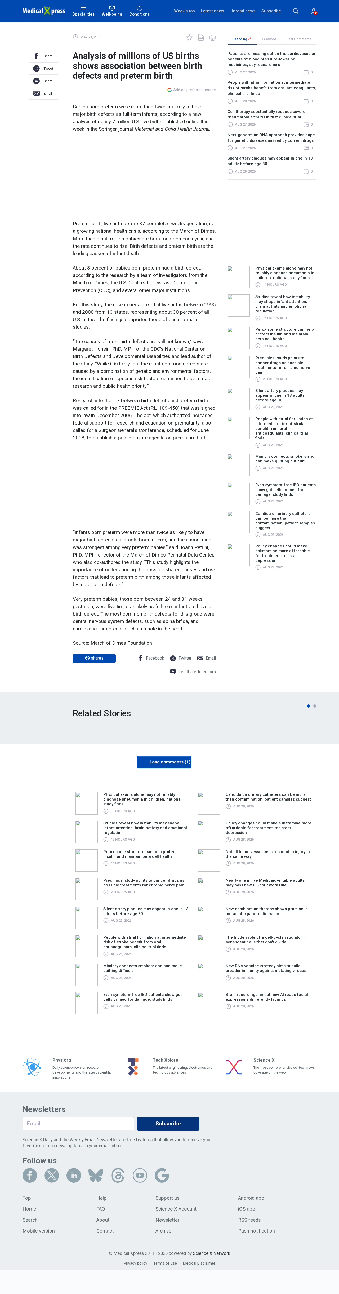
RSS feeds (249, 1220)
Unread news (243, 11)
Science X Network (211, 1253)
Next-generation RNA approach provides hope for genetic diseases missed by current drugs (271, 138)
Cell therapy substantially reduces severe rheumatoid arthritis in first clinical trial (266, 114)
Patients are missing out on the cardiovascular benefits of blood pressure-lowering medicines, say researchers (272, 59)
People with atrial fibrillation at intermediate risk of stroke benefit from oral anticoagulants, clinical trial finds (272, 88)
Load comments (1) (170, 762)
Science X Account (176, 1209)
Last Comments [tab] (299, 39)
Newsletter (167, 1220)
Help (101, 1198)
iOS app (246, 1209)
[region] (272, 115)
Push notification (256, 1231)
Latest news (212, 11)
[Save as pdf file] (201, 37)
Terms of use (165, 1263)
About (102, 1220)
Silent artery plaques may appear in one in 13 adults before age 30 (270, 161)
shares (94, 658)
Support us (167, 1198)
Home (29, 1209)
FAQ (100, 1209)
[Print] (212, 37)
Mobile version (39, 1231)
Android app (251, 1198)
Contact (105, 1231)
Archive (163, 1231)
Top (27, 1198)
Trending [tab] (240, 39)
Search (30, 1220)
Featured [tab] (269, 39)
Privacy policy (135, 1263)
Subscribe (271, 11)
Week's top (184, 11)
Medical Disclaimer (199, 1263)
